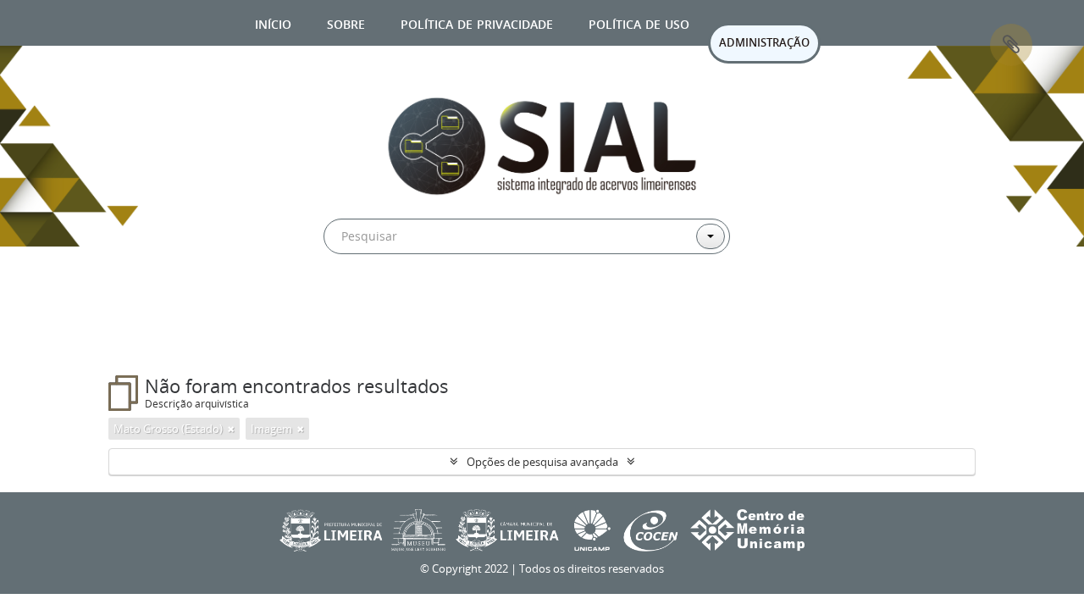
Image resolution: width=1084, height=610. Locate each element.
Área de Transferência (1011, 45)
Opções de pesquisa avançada (542, 461)
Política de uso (639, 22)
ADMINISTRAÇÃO (764, 42)
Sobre (346, 22)
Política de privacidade (477, 22)
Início (273, 22)
